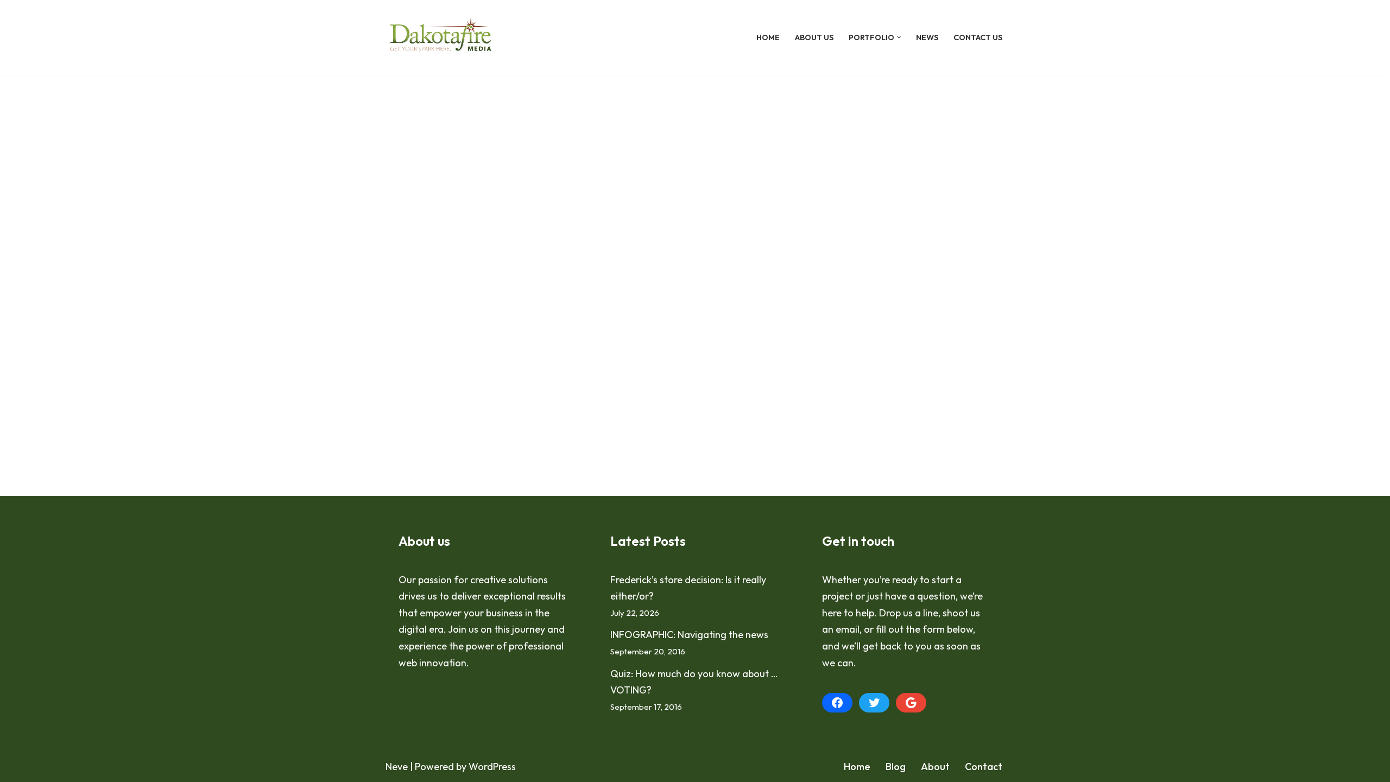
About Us (814, 37)
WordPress (492, 766)
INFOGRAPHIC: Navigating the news (689, 634)
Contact (983, 766)
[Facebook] (837, 702)
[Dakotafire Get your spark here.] (441, 37)
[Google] (911, 702)
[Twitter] (874, 702)
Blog (896, 766)
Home (768, 37)
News (927, 37)
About (935, 766)
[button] (899, 37)
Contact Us (977, 37)
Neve (397, 766)
